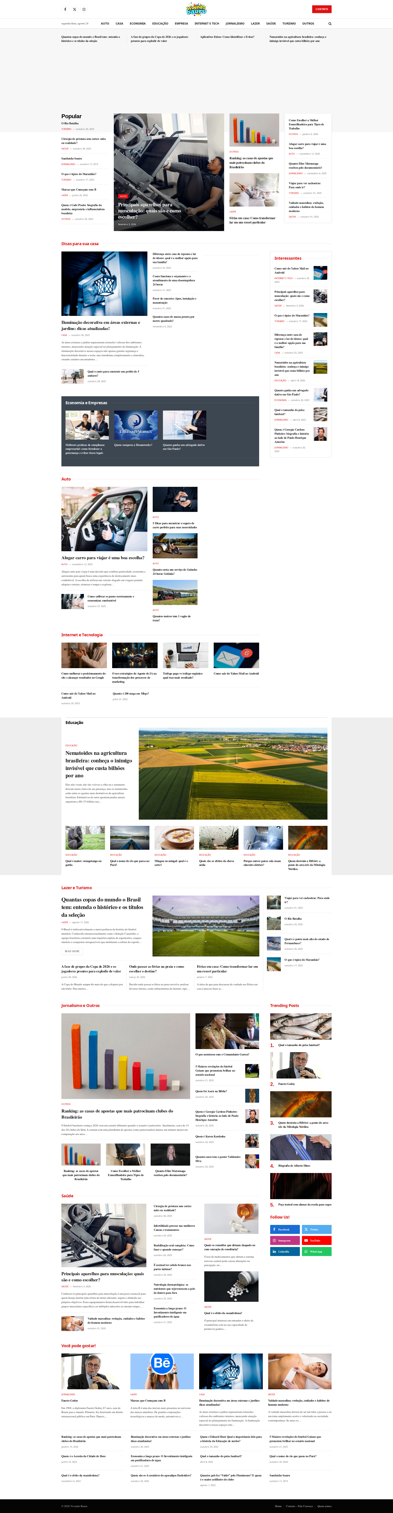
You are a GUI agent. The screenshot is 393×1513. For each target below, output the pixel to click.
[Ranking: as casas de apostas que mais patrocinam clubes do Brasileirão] (254, 130)
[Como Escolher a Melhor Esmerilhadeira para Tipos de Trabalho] (125, 1155)
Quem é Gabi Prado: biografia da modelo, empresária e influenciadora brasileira (83, 209)
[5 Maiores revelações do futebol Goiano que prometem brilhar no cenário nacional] (252, 1071)
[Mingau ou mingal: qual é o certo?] (174, 838)
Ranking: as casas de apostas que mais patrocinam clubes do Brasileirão (251, 162)
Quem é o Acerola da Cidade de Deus (83, 1456)
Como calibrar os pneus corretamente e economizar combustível (111, 598)
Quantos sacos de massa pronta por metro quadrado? (173, 319)
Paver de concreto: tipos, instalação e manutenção (174, 300)
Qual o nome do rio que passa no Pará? (129, 863)
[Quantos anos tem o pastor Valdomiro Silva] (252, 1161)
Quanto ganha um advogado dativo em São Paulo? (184, 447)
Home (278, 1506)
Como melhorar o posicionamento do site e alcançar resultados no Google (83, 675)
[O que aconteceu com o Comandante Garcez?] (227, 1031)
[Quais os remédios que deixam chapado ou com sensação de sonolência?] (231, 1219)
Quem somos (324, 1506)
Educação (160, 23)
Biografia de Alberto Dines (294, 1166)
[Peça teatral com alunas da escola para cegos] (301, 1186)
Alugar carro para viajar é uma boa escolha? (307, 146)
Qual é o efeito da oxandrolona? (223, 1313)
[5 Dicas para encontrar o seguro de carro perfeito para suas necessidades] (175, 499)
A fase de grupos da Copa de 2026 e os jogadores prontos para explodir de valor (159, 39)
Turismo (289, 23)
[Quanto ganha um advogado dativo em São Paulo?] (184, 425)
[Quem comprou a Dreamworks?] (136, 425)
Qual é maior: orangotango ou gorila (84, 863)
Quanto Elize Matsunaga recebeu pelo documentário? (305, 166)
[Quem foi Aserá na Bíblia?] (252, 1096)
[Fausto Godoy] (301, 1065)
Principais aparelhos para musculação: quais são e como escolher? (149, 210)
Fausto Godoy (286, 1084)
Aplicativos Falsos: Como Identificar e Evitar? (227, 37)
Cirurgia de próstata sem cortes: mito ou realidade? (83, 141)
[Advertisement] (196, 82)
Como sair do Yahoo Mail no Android (236, 673)
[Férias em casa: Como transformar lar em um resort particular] (254, 189)
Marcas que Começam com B (78, 189)
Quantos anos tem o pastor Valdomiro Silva (218, 1159)
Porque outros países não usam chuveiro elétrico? (262, 863)
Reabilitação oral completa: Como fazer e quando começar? (174, 1247)
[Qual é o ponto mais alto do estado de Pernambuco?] (274, 944)
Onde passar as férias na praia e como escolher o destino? (156, 968)
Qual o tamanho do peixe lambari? (289, 412)
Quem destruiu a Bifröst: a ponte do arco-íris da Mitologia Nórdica (306, 865)
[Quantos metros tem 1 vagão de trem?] (175, 592)
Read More (72, 951)
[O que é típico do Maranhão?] (320, 320)
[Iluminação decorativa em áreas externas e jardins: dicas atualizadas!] (104, 283)
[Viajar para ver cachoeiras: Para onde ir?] (274, 902)
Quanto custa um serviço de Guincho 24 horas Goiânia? (175, 572)
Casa (119, 23)
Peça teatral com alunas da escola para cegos (304, 1204)
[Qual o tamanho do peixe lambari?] (320, 414)
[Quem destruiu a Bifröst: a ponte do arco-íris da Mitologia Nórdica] (308, 838)
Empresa (181, 23)
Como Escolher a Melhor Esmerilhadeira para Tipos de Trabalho (306, 124)
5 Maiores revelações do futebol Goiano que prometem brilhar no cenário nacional (215, 1070)
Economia (138, 23)
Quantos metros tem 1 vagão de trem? (172, 618)
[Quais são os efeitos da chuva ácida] (219, 838)
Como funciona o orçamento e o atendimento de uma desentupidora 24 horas (174, 280)
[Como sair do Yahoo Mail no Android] (236, 655)
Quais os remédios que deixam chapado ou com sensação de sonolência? (229, 1247)
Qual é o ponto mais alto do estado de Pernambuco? (307, 941)
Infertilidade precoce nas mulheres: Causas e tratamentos (174, 1228)
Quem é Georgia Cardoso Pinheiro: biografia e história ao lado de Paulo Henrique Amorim (291, 436)
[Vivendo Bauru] (196, 9)
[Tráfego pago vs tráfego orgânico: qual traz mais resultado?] (185, 655)
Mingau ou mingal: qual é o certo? (171, 863)
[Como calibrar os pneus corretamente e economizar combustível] (72, 601)
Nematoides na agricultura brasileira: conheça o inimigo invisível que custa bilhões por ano (298, 39)
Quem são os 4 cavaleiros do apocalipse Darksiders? (161, 1475)
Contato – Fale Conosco (299, 1506)
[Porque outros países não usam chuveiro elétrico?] (263, 838)
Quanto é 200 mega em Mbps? (131, 693)
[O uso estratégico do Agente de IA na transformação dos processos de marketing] (135, 655)
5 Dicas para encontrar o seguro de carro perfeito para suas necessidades (175, 525)
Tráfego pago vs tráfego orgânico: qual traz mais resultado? (183, 675)
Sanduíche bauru (71, 158)
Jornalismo (235, 23)
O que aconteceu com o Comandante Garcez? (222, 1054)
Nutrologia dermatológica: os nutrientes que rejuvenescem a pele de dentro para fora (174, 1289)
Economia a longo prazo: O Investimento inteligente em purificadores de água (170, 1312)
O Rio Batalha (69, 123)
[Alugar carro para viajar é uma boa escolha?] (104, 519)
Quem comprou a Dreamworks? (133, 445)
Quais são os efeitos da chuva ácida (216, 863)
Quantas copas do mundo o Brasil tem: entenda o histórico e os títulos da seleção (90, 39)
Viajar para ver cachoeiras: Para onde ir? (305, 185)
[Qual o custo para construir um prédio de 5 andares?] (72, 376)
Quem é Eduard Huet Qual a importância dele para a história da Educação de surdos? (231, 1439)
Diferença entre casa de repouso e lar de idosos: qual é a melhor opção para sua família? (175, 258)
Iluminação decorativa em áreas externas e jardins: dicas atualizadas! (100, 325)
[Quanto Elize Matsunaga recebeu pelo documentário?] (170, 1155)
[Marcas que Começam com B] (162, 1371)
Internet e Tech (207, 23)
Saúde (271, 23)
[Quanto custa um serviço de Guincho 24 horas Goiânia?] (175, 545)
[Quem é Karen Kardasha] (252, 1141)
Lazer (255, 23)
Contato (322, 9)
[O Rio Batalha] (274, 923)
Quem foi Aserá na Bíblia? (211, 1091)
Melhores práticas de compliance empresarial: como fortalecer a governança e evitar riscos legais (85, 449)
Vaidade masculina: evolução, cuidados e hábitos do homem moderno (306, 207)
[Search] (330, 23)
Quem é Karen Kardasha (210, 1136)
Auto (105, 23)
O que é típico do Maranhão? (78, 174)
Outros (308, 23)
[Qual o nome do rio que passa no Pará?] (130, 838)
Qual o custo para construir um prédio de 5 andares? (113, 373)
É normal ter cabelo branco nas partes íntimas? (172, 1267)
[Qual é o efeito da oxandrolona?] (231, 1286)
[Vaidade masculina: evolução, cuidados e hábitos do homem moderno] (72, 1323)
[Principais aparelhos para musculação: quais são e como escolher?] (169, 172)
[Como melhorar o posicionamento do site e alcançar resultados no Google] (84, 655)
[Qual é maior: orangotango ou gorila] (85, 838)
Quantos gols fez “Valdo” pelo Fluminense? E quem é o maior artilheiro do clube (231, 1477)
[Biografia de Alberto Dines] (301, 1147)
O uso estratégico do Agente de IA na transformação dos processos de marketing (134, 677)
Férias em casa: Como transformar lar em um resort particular (252, 220)
